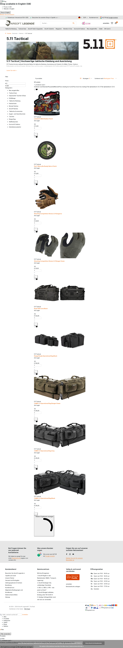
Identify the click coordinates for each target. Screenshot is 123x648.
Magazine (59, 29)
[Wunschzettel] (112, 23)
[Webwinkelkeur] (86, 23)
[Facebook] (66, 554)
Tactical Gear (22, 29)
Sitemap (7, 597)
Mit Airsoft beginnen (43, 573)
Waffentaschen (13, 122)
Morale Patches (13, 106)
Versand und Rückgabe (12, 580)
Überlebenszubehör (15, 127)
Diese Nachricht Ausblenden (93, 643)
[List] (80, 78)
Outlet (100, 29)
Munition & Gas (67, 29)
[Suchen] (73, 23)
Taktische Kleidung (11, 29)
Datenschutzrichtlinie (11, 595)
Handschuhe (12, 103)
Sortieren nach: (99, 78)
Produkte (37, 82)
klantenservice (16, 558)
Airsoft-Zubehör (49, 29)
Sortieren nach (38, 86)
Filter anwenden (5, 634)
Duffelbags (12, 98)
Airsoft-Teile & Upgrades (35, 29)
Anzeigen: (86, 78)
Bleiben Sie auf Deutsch (7, 14)
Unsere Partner (9, 578)
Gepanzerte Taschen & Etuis (17, 95)
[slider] (38, 122)
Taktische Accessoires (15, 111)
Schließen (25, 614)
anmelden (69, 584)
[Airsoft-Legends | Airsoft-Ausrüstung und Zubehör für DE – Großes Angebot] (19, 23)
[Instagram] (70, 554)
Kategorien (8, 88)
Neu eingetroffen (92, 29)
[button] (76, 130)
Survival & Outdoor (79, 29)
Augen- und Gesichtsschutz (17, 114)
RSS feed (27, 609)
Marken (21, 33)
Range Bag (12, 119)
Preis (6, 80)
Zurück (9, 33)
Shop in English (5, 12)
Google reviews (113, 17)
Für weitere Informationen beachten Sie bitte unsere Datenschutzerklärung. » (61, 646)
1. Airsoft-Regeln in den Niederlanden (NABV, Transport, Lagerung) (46, 578)
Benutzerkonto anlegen (73, 586)
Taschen (11, 116)
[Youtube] (73, 554)
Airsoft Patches (13, 108)
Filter (6, 76)
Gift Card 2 (107, 29)
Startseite (14, 33)
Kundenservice (93, 17)
